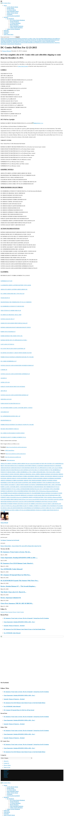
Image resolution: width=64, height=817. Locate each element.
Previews (9, 14)
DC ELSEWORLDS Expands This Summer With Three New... (20, 580)
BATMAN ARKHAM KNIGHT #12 (47, 465)
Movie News (10, 8)
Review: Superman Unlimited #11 (11, 597)
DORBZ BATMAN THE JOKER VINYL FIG (30, 491)
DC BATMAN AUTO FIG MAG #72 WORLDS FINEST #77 (36, 470)
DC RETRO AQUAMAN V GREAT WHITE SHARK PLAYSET (18, 484)
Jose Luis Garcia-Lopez (29, 499)
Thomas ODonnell (6, 51)
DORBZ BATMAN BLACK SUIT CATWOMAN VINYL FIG (40, 489)
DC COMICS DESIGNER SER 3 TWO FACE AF (42, 472)
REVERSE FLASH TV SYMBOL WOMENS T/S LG (30, 505)
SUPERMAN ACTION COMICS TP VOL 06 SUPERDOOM (17, 510)
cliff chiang (55, 467)
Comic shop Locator (23, 66)
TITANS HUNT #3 (54, 510)
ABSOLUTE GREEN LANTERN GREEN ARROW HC (14, 463)
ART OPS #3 (45, 463)
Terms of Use (7, 767)
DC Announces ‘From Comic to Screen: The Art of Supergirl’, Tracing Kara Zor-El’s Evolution (26, 618)
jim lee (19, 497)
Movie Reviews (14, 21)
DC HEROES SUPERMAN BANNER (50, 478)
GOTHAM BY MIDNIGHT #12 (21, 495)
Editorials (6, 30)
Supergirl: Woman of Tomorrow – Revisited (14, 625)
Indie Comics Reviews (13, 29)
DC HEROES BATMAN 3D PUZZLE (47, 474)
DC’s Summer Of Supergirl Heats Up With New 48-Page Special (19, 710)
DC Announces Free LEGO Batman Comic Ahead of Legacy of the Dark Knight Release (24, 629)
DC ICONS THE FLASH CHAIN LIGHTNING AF (17, 482)
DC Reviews (10, 18)
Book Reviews (14, 24)
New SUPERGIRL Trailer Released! (12, 569)
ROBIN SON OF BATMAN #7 (50, 505)
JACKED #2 (14, 497)
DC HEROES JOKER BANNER (33, 478)
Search (17, 37)
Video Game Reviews (16, 27)
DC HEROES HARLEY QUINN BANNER (15, 478)
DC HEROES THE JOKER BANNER (31, 480)
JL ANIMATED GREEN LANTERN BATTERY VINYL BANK (36, 497)
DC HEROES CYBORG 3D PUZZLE (42, 476)
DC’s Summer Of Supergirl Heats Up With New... (16, 575)
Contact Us (6, 763)
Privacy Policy (7, 765)
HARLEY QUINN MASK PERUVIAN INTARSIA (41, 495)
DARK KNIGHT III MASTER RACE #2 (12, 470)
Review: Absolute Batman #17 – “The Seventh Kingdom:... (18, 586)
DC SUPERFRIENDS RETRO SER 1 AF (43, 484)
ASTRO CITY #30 (52, 463)
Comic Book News (12, 7)
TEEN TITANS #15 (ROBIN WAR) (41, 510)
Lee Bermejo (14, 505)
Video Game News (12, 13)
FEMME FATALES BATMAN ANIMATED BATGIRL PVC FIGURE (19, 493)
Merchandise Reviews (16, 26)
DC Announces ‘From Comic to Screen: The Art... (16, 552)
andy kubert (30, 463)
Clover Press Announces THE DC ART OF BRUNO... (17, 603)
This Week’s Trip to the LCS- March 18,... (13, 592)
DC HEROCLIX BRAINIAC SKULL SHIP (28, 474)
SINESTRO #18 (21, 508)
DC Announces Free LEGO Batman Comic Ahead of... (17, 563)
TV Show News (11, 10)
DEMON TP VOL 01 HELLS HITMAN (16, 489)
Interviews (6, 31)
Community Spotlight (13, 16)
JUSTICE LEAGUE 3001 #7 (42, 499)
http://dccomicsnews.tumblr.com (13, 457)
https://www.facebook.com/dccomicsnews (16, 447)
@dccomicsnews (11, 460)
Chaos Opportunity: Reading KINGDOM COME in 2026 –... (19, 557)
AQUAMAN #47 (37, 463)
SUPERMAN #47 (29, 508)
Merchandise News (13, 11)
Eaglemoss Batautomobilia (47, 491)
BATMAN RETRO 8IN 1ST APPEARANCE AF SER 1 (39, 467)
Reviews (6, 17)
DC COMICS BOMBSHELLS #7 (22, 472)
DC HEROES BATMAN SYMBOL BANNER (22, 476)
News (5, 5)
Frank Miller (10, 495)
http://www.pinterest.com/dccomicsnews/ (16, 453)
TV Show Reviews (15, 23)
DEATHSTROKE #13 (29, 486)
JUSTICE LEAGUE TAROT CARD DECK (47, 503)
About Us (6, 761)
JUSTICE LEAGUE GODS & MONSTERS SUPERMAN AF (28, 501)
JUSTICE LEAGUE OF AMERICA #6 (28, 503)
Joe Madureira (54, 497)
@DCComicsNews (9, 450)
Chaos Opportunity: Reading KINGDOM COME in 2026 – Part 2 (19, 622)
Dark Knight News (8, 34)
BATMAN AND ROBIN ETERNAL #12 (29, 465)
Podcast (6, 33)
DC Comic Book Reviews (17, 20)
